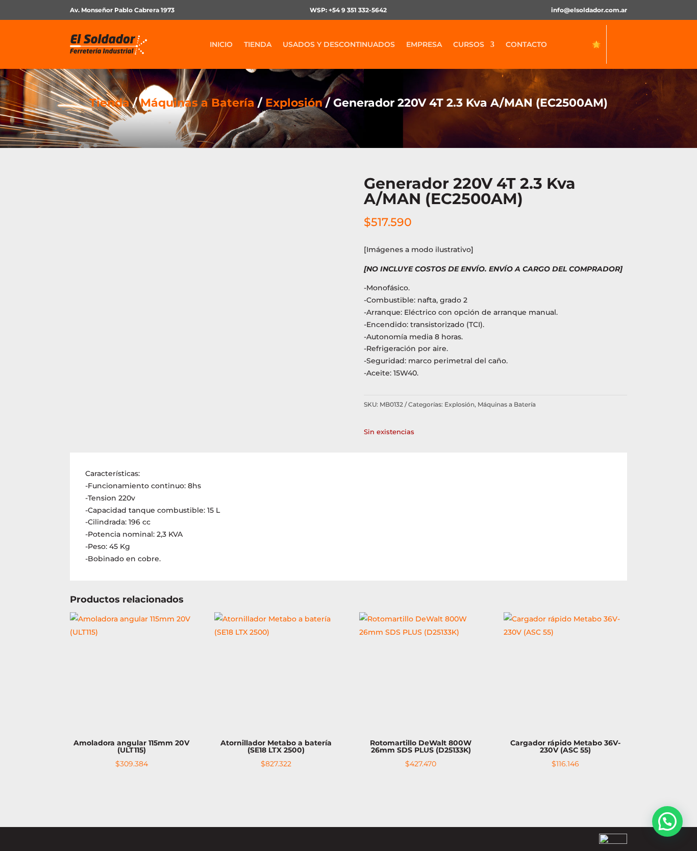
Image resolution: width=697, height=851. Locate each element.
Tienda (257, 44)
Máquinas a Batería (197, 103)
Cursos (468, 44)
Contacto (526, 44)
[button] (667, 821)
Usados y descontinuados (339, 44)
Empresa (424, 44)
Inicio (221, 44)
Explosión (293, 103)
